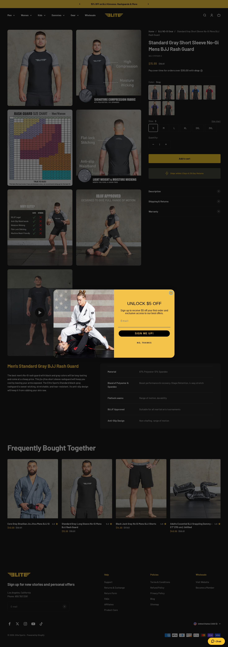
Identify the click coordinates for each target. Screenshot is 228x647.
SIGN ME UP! (144, 333)
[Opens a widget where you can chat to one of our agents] (216, 641)
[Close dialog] (171, 293)
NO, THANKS (144, 343)
